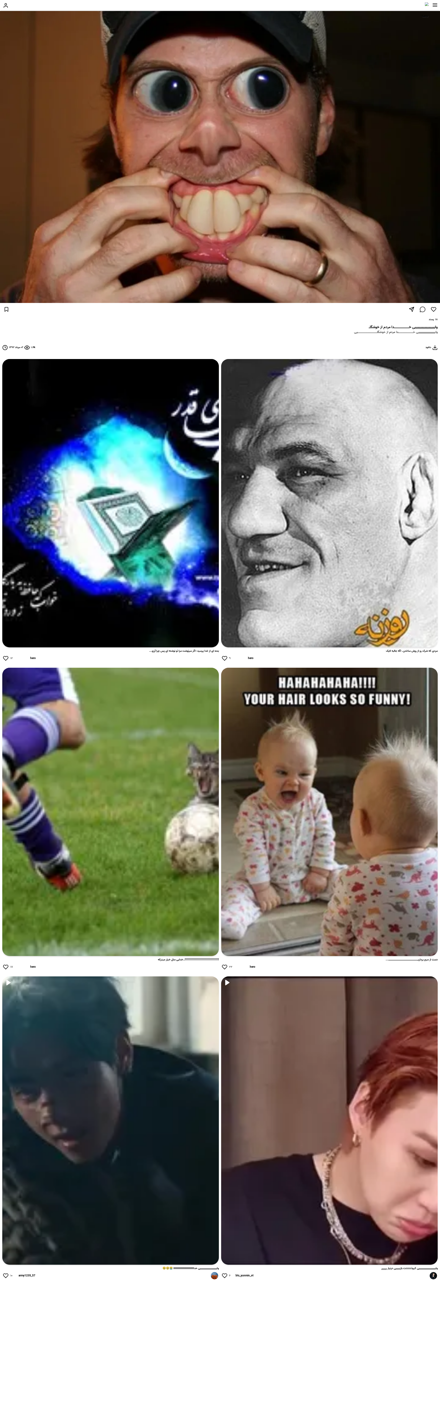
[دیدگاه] (422, 309)
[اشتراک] (411, 309)
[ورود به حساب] (5, 5)
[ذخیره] (6, 309)
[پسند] (433, 309)
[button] (435, 5)
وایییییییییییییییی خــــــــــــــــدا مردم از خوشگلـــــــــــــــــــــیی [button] (396, 332)
